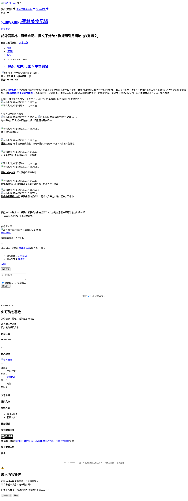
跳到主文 (5, 29)
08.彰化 (21, 259)
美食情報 (23, 42)
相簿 (9, 48)
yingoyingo (6, 232)
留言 (28, 248)
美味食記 (22, 256)
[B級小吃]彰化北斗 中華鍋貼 (27, 66)
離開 (16, 496)
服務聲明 (120, 463)
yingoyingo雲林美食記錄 (24, 21)
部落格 (10, 51)
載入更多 (5, 269)
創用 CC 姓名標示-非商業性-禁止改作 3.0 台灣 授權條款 (42, 441)
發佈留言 (5, 286)
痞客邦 (22, 248)
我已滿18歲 (6, 496)
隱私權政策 (109, 463)
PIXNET (73, 463)
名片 (9, 55)
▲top (3, 264)
